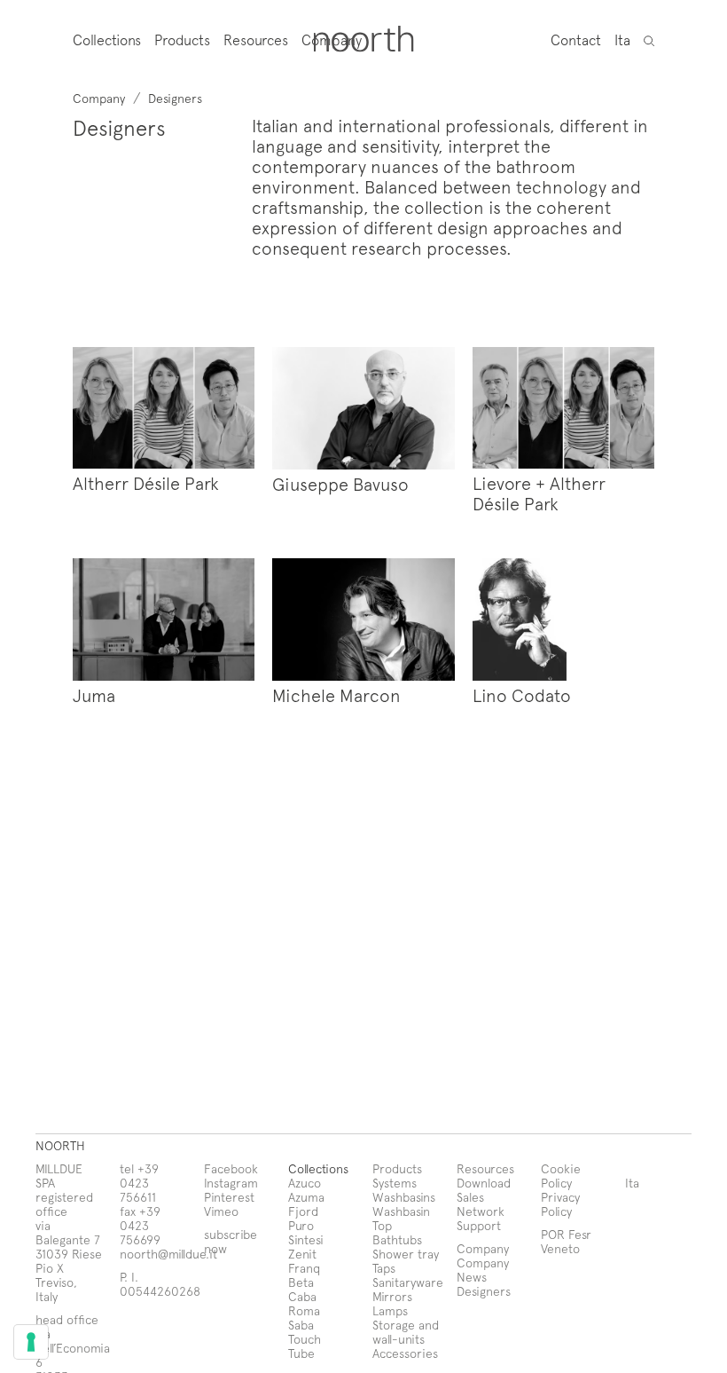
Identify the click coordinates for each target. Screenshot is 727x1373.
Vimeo (221, 1211)
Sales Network (480, 1203)
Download (484, 1182)
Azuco (304, 1182)
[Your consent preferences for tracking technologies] (31, 1342)
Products (182, 39)
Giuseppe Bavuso (340, 483)
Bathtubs (397, 1239)
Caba (302, 1296)
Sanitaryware (407, 1282)
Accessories (405, 1353)
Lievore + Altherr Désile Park (539, 493)
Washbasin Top (401, 1218)
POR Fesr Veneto (566, 1241)
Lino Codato (522, 695)
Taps (383, 1267)
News (472, 1276)
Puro (301, 1225)
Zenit (302, 1253)
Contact (576, 39)
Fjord (303, 1211)
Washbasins (403, 1196)
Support (479, 1225)
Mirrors (392, 1296)
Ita (622, 39)
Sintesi (306, 1239)
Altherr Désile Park (146, 482)
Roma (304, 1310)
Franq (304, 1267)
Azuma (306, 1196)
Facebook (231, 1168)
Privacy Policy (560, 1203)
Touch (304, 1338)
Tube (301, 1353)
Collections (107, 39)
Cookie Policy (561, 1175)
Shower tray (405, 1253)
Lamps (390, 1310)
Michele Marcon (336, 695)
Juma (94, 695)
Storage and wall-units (405, 1331)
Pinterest (229, 1196)
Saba (301, 1324)
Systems (394, 1182)
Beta (301, 1282)
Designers (484, 1290)
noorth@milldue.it (168, 1253)
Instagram (231, 1182)
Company (483, 1262)
